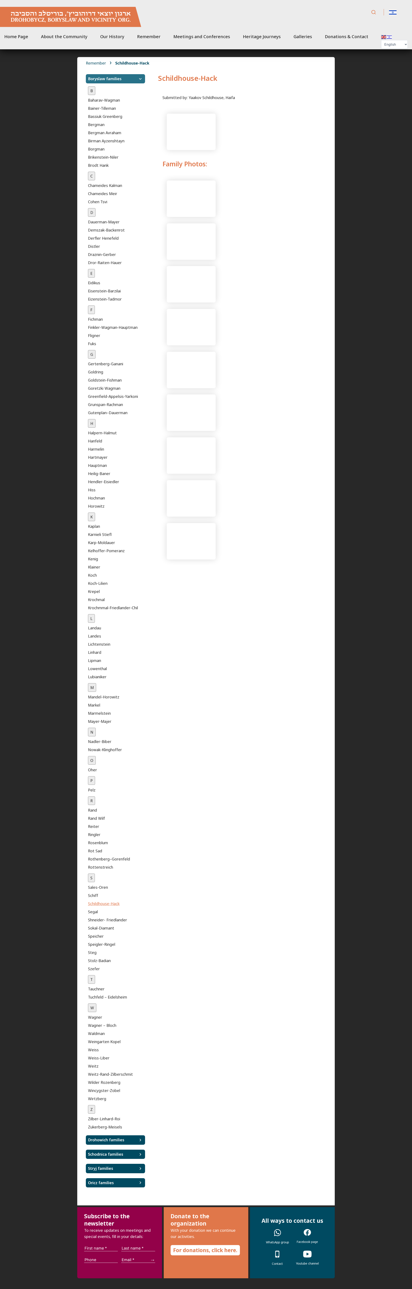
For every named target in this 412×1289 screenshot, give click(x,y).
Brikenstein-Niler (103, 157)
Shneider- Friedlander (107, 920)
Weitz (93, 1066)
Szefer (94, 969)
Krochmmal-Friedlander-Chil (113, 608)
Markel (94, 705)
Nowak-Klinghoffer (105, 750)
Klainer (94, 567)
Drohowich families (106, 1139)
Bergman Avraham (104, 133)
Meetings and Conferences (201, 36)
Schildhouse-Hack (104, 903)
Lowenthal (97, 669)
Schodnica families (105, 1154)
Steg (92, 952)
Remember (149, 36)
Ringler (94, 834)
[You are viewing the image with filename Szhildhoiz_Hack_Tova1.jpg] (191, 198)
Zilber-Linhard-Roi (104, 1119)
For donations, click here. (205, 1250)
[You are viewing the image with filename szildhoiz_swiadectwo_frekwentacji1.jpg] (191, 540)
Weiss (93, 1050)
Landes (94, 636)
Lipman (94, 660)
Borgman (96, 149)
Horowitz (96, 506)
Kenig (93, 559)
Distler (94, 246)
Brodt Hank (98, 165)
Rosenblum (98, 843)
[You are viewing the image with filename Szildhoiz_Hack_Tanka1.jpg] (191, 241)
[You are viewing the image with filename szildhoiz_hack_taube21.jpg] (191, 498)
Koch (92, 575)
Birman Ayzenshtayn (106, 141)
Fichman (95, 319)
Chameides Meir (102, 194)
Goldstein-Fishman (105, 380)
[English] (384, 36)
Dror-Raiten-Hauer (105, 263)
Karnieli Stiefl (100, 534)
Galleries (303, 36)
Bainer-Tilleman (102, 108)
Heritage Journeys (262, 36)
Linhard (94, 652)
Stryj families (100, 1168)
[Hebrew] (389, 36)
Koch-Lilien (98, 583)
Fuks (92, 344)
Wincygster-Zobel (104, 1090)
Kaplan (94, 526)
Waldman (96, 1033)
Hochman (96, 498)
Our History (112, 36)
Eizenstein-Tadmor (105, 299)
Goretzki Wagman (104, 388)
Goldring (95, 372)
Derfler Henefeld (103, 238)
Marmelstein (99, 713)
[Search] (373, 12)
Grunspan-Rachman (105, 404)
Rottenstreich (100, 867)
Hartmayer (98, 457)
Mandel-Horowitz (103, 697)
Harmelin (96, 449)
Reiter (93, 826)
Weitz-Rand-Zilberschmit (110, 1074)
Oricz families (101, 1182)
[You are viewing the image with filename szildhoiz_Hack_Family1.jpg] (191, 412)
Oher (92, 770)
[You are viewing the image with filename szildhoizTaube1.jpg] (191, 283)
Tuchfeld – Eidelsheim (107, 997)
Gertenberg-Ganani (105, 364)
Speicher (96, 936)
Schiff (93, 895)
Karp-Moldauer (101, 542)
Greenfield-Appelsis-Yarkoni (113, 396)
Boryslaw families (104, 78)
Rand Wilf (96, 818)
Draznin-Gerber (102, 254)
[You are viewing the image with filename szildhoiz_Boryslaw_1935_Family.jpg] (191, 326)
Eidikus (94, 283)
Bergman (96, 124)
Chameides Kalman (105, 185)
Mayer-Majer (99, 721)
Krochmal (96, 600)
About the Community (64, 36)
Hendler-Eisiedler (103, 482)
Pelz (91, 790)
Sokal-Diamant (101, 928)
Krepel (94, 591)
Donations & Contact (346, 36)
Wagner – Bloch (102, 1025)
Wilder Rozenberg (104, 1082)
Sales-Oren (98, 887)
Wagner (95, 1017)
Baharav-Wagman (104, 100)
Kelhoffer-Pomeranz (106, 551)
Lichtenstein (99, 644)
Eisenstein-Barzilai (104, 291)
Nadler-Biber (99, 741)
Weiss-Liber (98, 1058)
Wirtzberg (97, 1099)
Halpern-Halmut (102, 433)
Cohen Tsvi (97, 202)
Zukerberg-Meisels (105, 1127)
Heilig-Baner (99, 473)
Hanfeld (95, 441)
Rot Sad (95, 851)
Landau (94, 628)
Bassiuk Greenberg (105, 116)
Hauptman (97, 465)
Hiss (91, 490)
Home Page (16, 36)
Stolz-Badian (99, 961)
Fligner (94, 335)
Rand (92, 810)
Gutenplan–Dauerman (107, 413)
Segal (93, 912)
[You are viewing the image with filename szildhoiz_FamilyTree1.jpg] (191, 131)
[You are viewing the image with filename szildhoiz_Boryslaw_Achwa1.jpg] (191, 369)
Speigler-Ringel (101, 944)
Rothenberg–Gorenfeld (109, 859)
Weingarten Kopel (104, 1042)
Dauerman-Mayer (104, 222)
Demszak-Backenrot (106, 230)
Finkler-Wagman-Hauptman (113, 327)
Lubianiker (97, 677)
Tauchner (96, 989)
